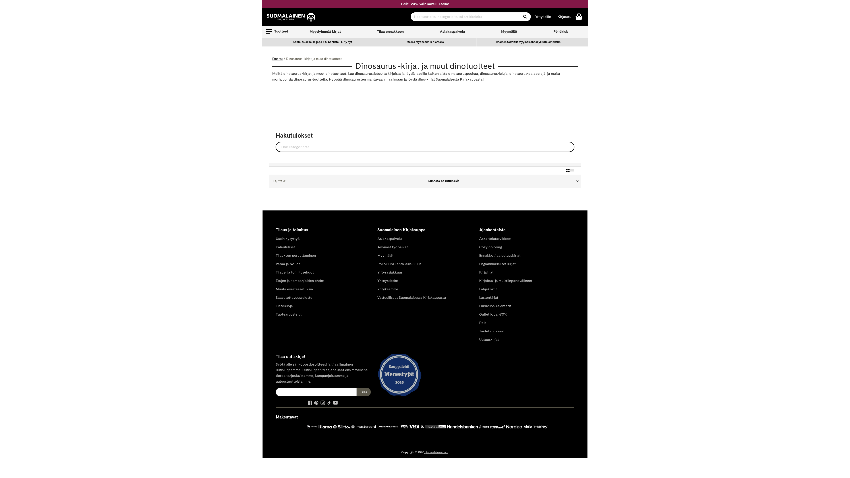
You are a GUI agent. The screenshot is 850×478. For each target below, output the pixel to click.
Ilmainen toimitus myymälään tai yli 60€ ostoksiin (527, 42)
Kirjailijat (486, 272)
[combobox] (471, 16)
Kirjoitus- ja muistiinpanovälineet (505, 281)
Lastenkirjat (488, 297)
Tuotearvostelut (289, 314)
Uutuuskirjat (489, 339)
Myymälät (509, 31)
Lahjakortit (488, 289)
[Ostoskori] (579, 16)
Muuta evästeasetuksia (294, 289)
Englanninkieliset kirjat (497, 264)
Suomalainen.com (436, 452)
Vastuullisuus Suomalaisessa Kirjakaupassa (411, 297)
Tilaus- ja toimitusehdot (295, 272)
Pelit (483, 323)
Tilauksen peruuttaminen (296, 255)
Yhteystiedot (387, 281)
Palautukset (285, 247)
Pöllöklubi (561, 31)
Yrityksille (543, 17)
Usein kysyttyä (288, 239)
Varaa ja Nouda (288, 264)
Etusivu (277, 59)
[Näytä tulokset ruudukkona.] (568, 170)
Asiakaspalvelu (452, 31)
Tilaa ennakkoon (390, 31)
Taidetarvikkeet (492, 331)
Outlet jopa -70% (493, 314)
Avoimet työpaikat (392, 247)
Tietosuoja (284, 306)
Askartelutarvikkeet (495, 239)
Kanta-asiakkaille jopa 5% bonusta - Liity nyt (322, 42)
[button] (277, 32)
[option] (322, 42)
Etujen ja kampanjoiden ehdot (300, 281)
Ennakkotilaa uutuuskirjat (500, 255)
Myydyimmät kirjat (325, 31)
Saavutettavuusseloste (294, 297)
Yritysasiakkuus (389, 272)
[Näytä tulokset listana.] (572, 170)
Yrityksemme (387, 289)
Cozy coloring (490, 247)
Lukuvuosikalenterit (495, 306)
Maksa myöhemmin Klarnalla (425, 42)
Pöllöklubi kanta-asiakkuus (399, 264)
